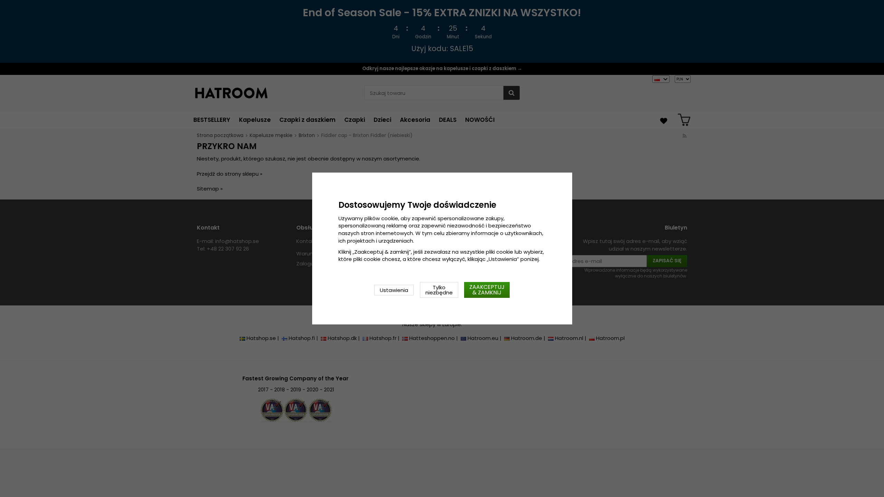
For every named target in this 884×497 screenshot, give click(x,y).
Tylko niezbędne (439, 290)
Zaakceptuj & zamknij (487, 289)
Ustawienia (394, 290)
